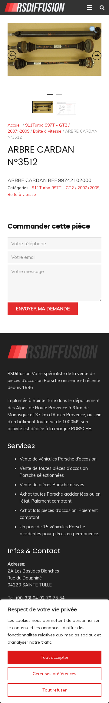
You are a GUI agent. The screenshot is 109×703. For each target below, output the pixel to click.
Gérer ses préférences (54, 673)
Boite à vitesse (47, 131)
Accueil (14, 124)
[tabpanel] (54, 49)
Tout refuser (54, 690)
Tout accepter (54, 657)
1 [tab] (50, 97)
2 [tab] (59, 97)
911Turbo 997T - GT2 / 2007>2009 (65, 187)
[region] (54, 651)
